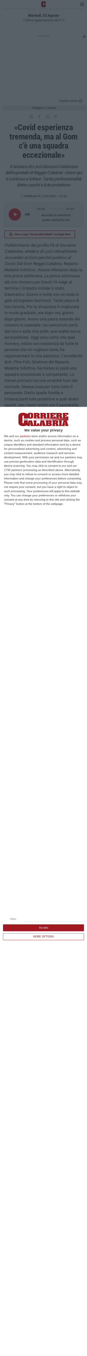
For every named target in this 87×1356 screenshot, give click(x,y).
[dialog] (43, 881)
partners (25, 436)
